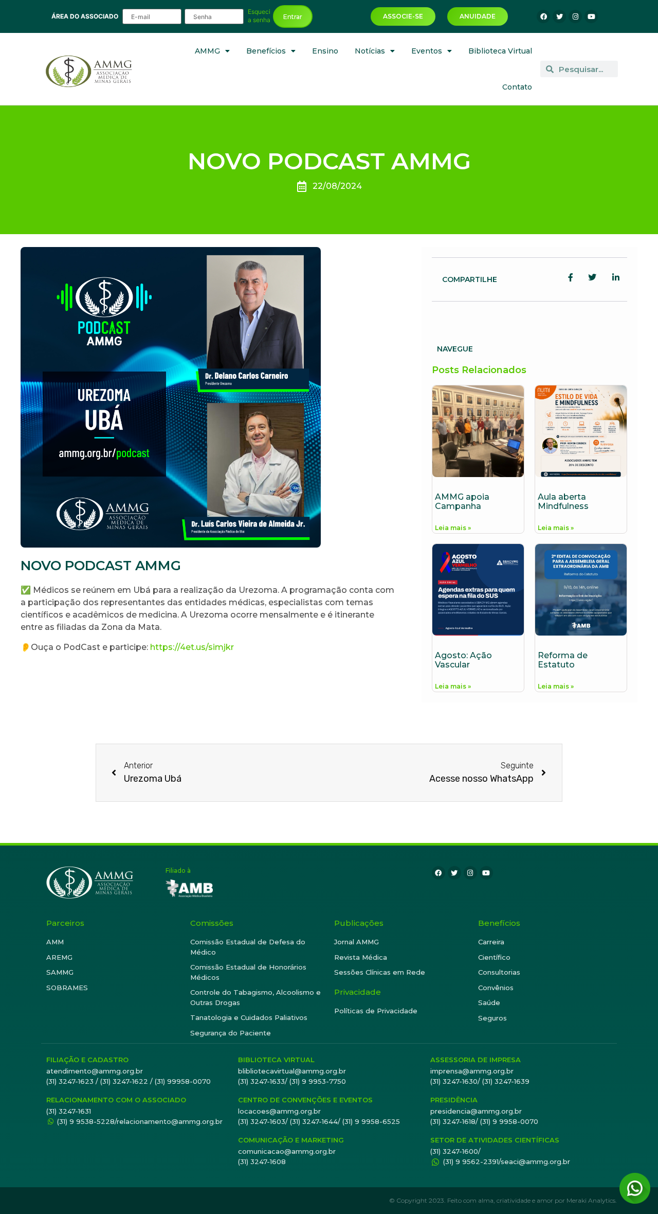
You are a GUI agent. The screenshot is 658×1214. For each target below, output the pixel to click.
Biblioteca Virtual (500, 51)
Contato (517, 87)
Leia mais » (453, 528)
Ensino (325, 51)
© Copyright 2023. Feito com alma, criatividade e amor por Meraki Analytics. (503, 1200)
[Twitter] (559, 16)
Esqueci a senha (259, 16)
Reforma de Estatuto (563, 660)
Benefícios (266, 51)
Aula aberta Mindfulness (563, 501)
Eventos (426, 51)
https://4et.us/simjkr (191, 647)
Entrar (292, 17)
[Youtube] (591, 16)
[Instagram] (575, 16)
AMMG (207, 51)
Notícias (370, 51)
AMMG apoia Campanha (462, 501)
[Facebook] (543, 16)
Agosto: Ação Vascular (463, 660)
